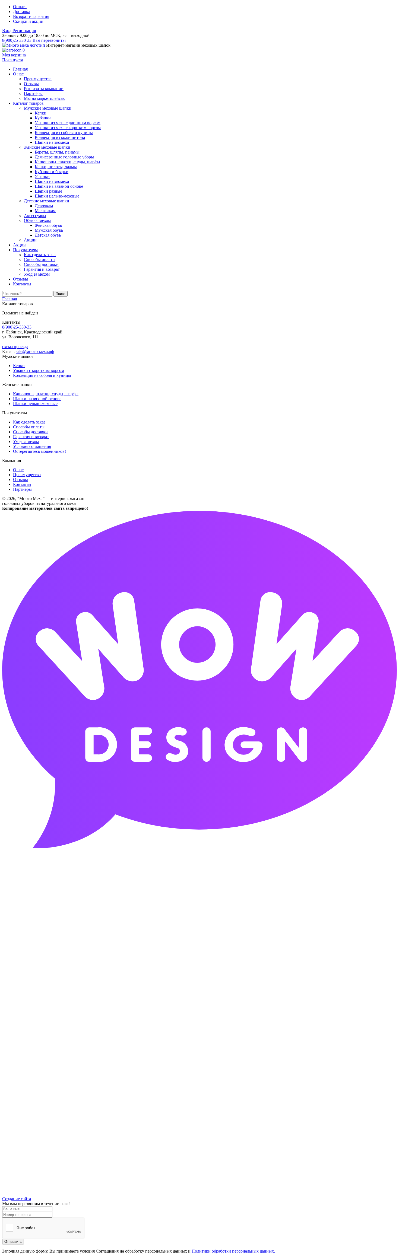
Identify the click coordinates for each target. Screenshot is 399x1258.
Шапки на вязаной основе (37, 398)
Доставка (21, 11)
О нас (18, 469)
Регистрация (24, 30)
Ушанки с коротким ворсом (38, 370)
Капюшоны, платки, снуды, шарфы (45, 393)
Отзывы (20, 479)
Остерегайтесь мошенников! (39, 451)
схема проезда (15, 346)
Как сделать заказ (29, 422)
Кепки (19, 365)
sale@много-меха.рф (35, 351)
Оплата (20, 6)
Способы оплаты (29, 427)
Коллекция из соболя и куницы (42, 375)
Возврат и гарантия (31, 16)
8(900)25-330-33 (16, 40)
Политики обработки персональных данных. (233, 1251)
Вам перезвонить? (49, 40)
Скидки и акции (28, 21)
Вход (6, 30)
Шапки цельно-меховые (35, 403)
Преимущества (27, 474)
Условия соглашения (32, 446)
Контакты (22, 484)
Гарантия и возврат (31, 436)
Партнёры (22, 489)
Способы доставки (30, 431)
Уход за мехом (26, 441)
